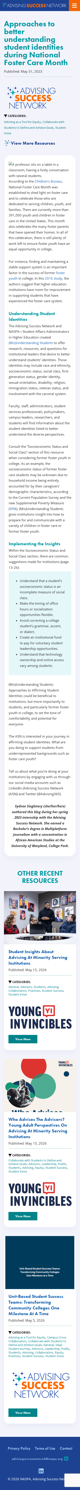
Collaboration (17, 991)
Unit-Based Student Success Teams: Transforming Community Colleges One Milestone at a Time (35, 1305)
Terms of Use (45, 1448)
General (13, 987)
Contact (66, 1448)
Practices (34, 991)
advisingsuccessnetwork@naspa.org (37, 1459)
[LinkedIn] (41, 1471)
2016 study (53, 278)
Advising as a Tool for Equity (22, 122)
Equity (39, 1168)
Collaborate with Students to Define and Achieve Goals (37, 1343)
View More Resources (33, 143)
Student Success (52, 991)
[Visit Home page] (34, 5)
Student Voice (17, 994)
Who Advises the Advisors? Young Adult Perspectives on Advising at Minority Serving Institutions (37, 1127)
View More (23, 1039)
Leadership (49, 1164)
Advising (52, 987)
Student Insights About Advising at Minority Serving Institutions (37, 957)
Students (40, 987)
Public (62, 1164)
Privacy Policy (19, 1448)
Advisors (26, 987)
